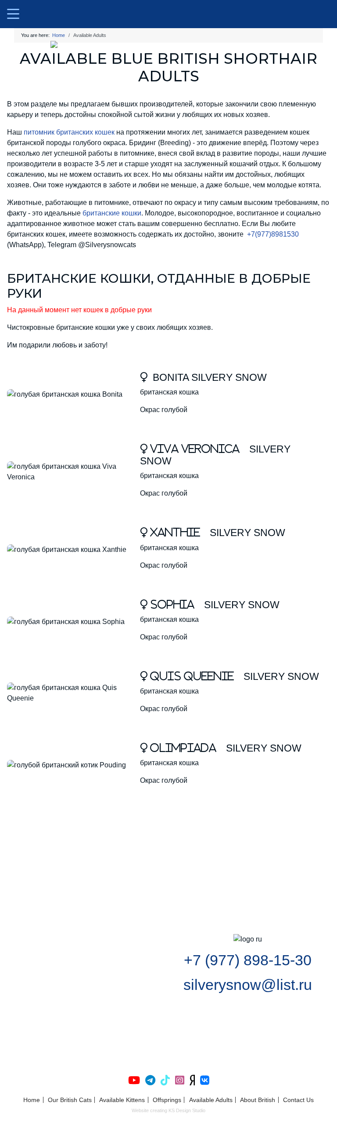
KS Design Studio (186, 1110)
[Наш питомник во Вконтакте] (203, 1080)
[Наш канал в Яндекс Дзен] (190, 1080)
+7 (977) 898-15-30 (248, 960)
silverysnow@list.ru (247, 985)
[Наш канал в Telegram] (148, 1080)
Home (31, 1099)
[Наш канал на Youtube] (134, 1080)
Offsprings (167, 1099)
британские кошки (111, 213)
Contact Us (298, 1099)
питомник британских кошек (69, 132)
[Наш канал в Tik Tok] (163, 1080)
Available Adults (211, 1099)
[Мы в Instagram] (178, 1080)
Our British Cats (70, 1099)
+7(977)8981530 (273, 234)
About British (257, 1099)
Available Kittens (122, 1099)
